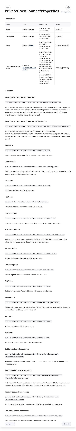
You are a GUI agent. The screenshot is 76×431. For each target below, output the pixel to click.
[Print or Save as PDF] (68, 7)
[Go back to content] (7, 7)
